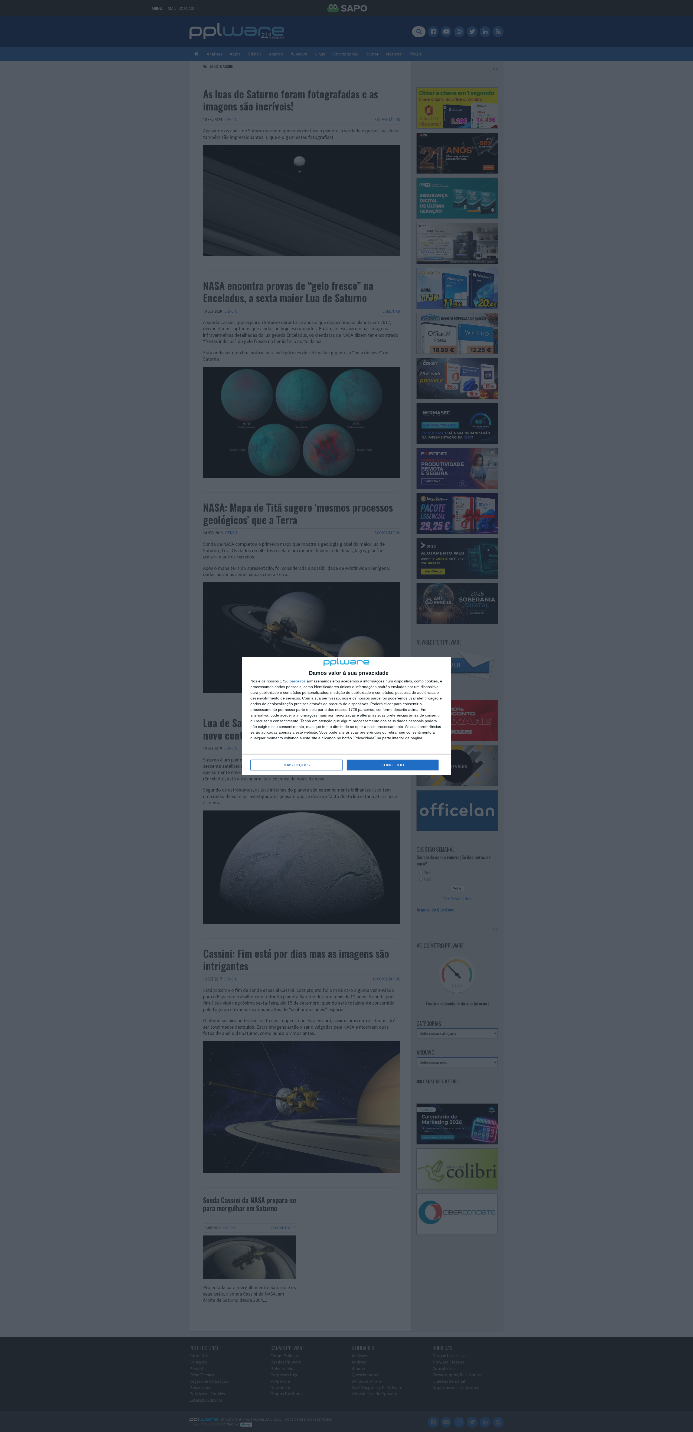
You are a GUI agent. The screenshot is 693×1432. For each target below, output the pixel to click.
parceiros (298, 681)
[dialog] (346, 716)
